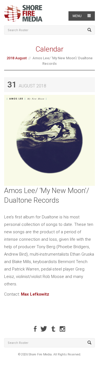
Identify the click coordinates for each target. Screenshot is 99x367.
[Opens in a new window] (35, 329)
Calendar (49, 49)
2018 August (17, 58)
